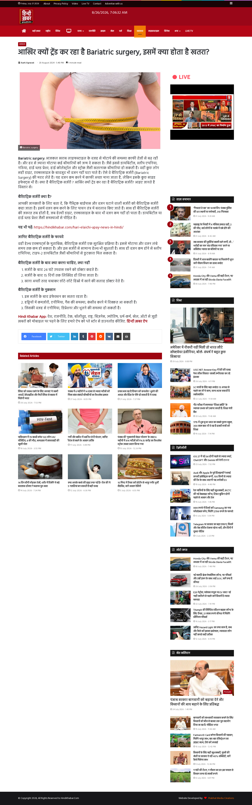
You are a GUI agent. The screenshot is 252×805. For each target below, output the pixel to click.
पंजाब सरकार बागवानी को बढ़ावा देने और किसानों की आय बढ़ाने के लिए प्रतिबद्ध (197, 702)
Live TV (85, 4)
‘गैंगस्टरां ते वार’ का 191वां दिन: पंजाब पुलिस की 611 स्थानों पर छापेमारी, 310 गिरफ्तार (212, 210)
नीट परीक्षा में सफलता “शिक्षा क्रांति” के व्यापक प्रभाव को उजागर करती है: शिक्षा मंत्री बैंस (212, 408)
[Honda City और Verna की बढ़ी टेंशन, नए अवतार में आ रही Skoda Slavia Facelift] (180, 281)
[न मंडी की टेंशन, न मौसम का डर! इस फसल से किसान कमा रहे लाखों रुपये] (180, 775)
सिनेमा (167, 31)
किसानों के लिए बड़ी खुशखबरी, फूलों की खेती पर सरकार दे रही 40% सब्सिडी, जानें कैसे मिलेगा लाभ (211, 756)
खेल (112, 31)
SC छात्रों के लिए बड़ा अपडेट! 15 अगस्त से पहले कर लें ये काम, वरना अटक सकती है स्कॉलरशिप (211, 391)
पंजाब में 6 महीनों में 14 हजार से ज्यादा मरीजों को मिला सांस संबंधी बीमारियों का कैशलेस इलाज (89, 393)
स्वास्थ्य (140, 31)
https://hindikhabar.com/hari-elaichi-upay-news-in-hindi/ (78, 227)
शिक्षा (129, 31)
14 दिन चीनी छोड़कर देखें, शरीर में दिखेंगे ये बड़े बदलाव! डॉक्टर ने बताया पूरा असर (39, 484)
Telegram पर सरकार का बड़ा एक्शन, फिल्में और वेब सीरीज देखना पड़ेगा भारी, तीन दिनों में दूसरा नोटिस (213, 528)
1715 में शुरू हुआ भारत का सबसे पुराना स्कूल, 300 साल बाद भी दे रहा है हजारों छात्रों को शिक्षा (212, 426)
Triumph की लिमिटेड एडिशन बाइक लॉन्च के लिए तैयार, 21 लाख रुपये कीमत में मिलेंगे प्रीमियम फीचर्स (213, 613)
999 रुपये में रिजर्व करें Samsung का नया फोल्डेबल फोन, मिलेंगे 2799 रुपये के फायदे (213, 510)
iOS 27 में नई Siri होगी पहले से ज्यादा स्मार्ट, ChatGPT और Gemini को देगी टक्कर (212, 458)
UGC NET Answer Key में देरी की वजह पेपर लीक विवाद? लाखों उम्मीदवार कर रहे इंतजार (212, 373)
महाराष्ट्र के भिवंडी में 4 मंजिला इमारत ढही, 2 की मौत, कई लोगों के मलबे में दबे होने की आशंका (212, 228)
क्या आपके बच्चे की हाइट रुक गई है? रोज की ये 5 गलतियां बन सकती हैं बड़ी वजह (89, 484)
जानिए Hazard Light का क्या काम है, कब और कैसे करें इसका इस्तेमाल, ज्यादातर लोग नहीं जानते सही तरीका (212, 631)
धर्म (120, 31)
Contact (97, 4)
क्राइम (103, 31)
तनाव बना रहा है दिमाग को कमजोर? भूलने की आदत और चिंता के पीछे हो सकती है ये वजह (138, 393)
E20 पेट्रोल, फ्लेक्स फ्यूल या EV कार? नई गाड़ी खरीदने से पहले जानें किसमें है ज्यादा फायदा (212, 596)
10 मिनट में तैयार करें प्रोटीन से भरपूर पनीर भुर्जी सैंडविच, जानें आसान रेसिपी (138, 484)
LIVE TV (189, 31)
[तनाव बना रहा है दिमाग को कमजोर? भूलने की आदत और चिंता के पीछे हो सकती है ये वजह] (140, 375)
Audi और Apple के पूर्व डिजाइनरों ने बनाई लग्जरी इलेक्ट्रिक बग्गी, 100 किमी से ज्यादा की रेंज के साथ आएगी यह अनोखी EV (212, 476)
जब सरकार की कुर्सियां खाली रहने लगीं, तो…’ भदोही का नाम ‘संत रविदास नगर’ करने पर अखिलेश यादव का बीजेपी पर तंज (213, 245)
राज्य (79, 31)
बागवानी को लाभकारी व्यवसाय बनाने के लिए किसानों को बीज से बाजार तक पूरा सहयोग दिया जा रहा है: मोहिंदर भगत (213, 721)
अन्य (176, 31)
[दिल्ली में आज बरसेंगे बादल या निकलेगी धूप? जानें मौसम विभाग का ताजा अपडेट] (180, 265)
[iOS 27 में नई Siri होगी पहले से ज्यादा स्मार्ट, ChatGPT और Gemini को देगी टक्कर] (180, 462)
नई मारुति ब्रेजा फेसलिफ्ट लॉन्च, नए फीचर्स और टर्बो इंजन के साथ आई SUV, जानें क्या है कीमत (212, 578)
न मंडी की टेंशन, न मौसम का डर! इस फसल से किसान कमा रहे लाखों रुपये (213, 772)
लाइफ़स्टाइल (153, 31)
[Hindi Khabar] (26, 16)
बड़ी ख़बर (36, 31)
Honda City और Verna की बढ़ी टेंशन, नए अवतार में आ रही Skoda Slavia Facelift (213, 278)
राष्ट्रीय (48, 31)
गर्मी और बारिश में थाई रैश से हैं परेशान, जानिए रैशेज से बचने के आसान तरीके (88, 439)
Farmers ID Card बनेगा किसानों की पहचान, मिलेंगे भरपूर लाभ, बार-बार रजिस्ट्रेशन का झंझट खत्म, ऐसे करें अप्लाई (213, 739)
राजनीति (92, 31)
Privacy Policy (61, 4)
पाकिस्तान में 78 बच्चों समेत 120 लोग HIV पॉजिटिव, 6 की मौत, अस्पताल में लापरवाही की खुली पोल (38, 440)
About (47, 4)
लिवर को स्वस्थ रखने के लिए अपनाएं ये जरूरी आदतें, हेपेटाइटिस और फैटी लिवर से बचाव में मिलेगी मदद (38, 395)
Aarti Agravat (27, 63)
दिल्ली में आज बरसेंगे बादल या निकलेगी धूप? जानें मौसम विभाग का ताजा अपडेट (213, 262)
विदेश (58, 31)
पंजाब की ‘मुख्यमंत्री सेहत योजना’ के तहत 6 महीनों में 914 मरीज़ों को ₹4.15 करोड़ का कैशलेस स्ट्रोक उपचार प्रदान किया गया (139, 440)
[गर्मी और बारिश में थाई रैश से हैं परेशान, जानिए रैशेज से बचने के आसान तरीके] (90, 421)
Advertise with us (113, 4)
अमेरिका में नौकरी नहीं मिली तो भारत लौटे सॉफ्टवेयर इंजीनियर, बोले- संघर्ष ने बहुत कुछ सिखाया (198, 352)
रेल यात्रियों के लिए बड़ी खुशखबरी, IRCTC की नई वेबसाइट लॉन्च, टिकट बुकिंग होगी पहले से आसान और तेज (212, 494)
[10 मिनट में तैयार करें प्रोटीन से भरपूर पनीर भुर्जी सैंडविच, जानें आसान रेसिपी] (140, 466)
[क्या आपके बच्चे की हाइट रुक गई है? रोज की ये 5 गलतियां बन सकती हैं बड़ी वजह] (90, 466)
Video (75, 4)
